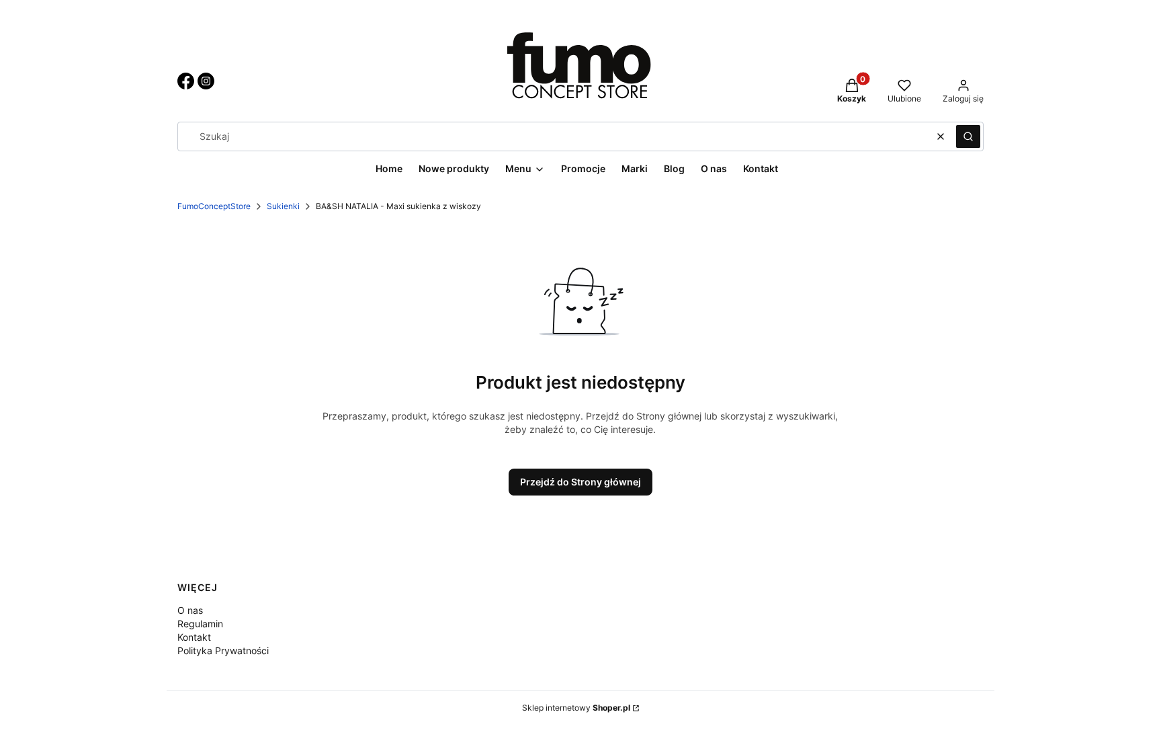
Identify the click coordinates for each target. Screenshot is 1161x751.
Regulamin (200, 623)
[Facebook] (185, 85)
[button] (968, 136)
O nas (190, 610)
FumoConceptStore (214, 206)
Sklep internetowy (576, 708)
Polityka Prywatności (223, 650)
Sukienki (283, 206)
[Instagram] (206, 85)
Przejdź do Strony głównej (580, 481)
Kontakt (194, 637)
